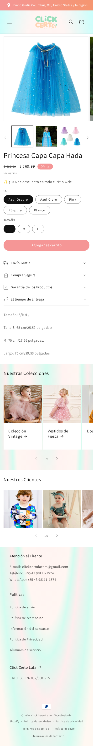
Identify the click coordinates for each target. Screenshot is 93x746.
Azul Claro (48, 199)
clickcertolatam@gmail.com (45, 566)
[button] (9, 22)
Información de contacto (48, 736)
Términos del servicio (36, 728)
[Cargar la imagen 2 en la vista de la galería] (46, 136)
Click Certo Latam (42, 715)
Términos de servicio (25, 650)
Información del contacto (29, 628)
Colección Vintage (17, 433)
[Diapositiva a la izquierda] (5, 137)
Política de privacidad (69, 721)
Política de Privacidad (26, 639)
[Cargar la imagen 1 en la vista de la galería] (22, 136)
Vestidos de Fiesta (58, 433)
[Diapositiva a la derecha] (88, 137)
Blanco (39, 210)
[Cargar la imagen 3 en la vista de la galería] (70, 136)
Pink (72, 199)
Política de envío (22, 607)
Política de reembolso (27, 618)
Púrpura (15, 210)
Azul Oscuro (18, 199)
